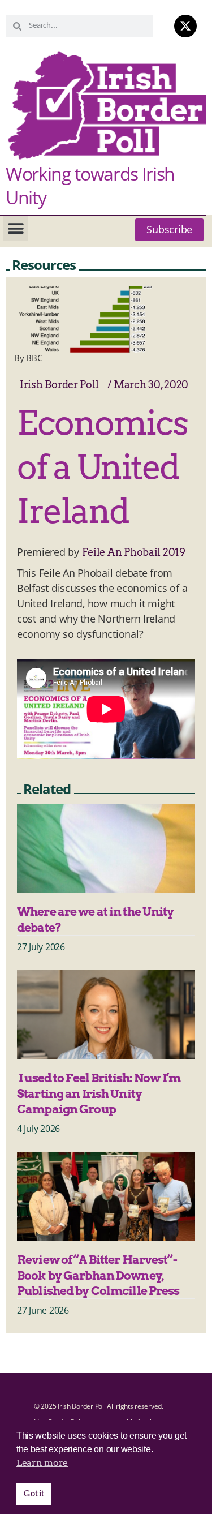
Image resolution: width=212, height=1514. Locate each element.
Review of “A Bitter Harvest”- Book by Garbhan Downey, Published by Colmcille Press (98, 1275)
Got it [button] (34, 1494)
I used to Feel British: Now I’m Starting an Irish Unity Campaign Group (98, 1093)
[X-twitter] (185, 26)
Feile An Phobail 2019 (133, 552)
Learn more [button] (42, 1462)
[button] (15, 228)
